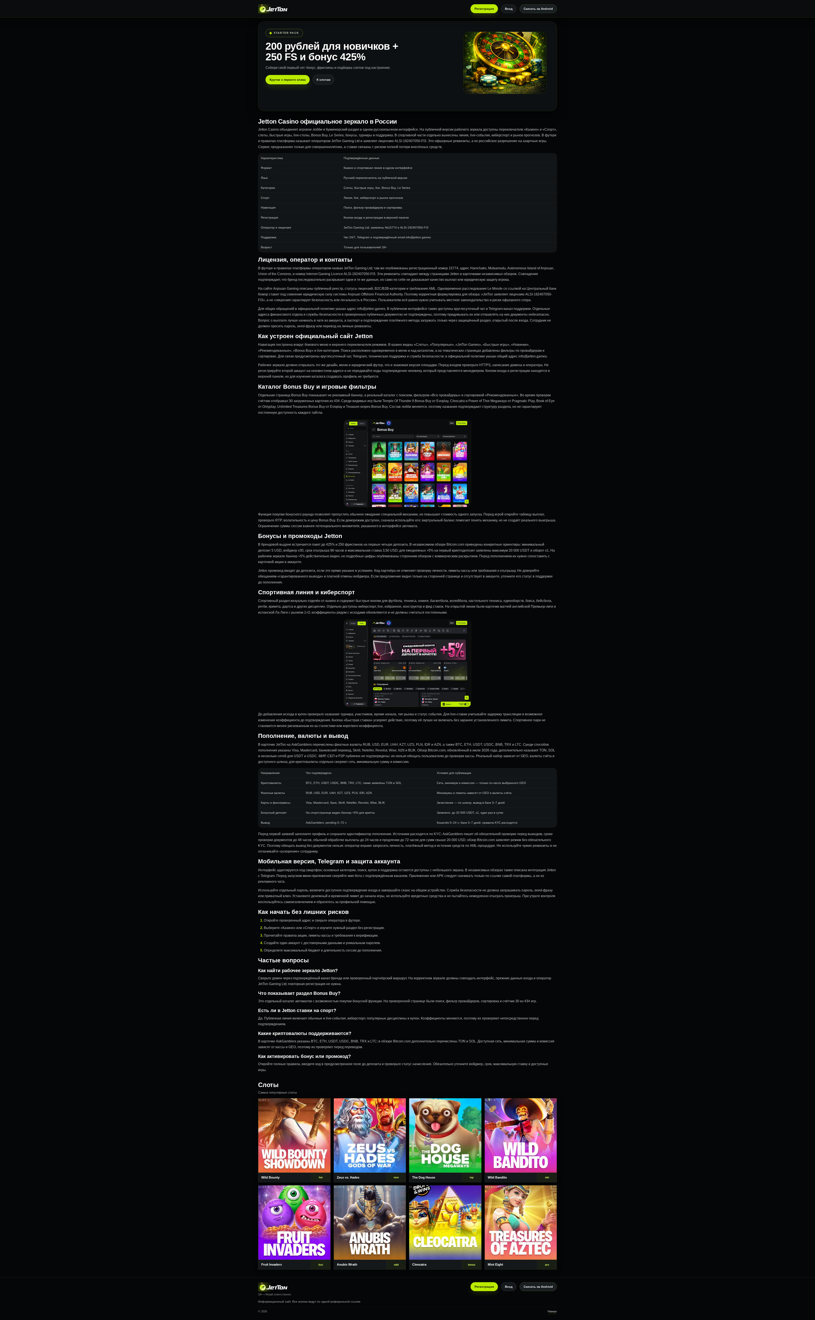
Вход (509, 8)
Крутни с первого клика (288, 79)
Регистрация (484, 8)
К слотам (323, 79)
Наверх (552, 1311)
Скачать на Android (538, 8)
